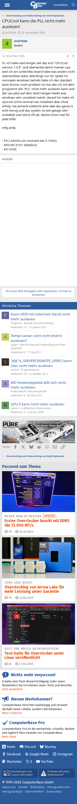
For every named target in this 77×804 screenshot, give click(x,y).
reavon (15, 408)
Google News (39, 754)
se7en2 (15, 369)
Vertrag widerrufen (58, 787)
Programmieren (30, 369)
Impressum (9, 787)
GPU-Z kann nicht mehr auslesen (37, 404)
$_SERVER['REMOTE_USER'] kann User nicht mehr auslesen (41, 363)
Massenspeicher (37, 391)
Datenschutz (54, 791)
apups (14, 344)
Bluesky (50, 747)
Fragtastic (16, 323)
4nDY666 (10, 32)
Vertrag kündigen (12, 791)
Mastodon (14, 762)
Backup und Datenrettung (38, 323)
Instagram (65, 754)
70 (10, 598)
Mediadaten (37, 787)
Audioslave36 (18, 391)
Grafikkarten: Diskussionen (36, 408)
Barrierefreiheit (34, 791)
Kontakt (23, 787)
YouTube (47, 762)
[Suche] (73, 5)
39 (10, 531)
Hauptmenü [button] (7, 5)
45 (10, 664)
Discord (30, 747)
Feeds (11, 747)
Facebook (14, 754)
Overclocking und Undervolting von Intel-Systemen (38, 346)
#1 (73, 56)
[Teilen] (67, 56)
